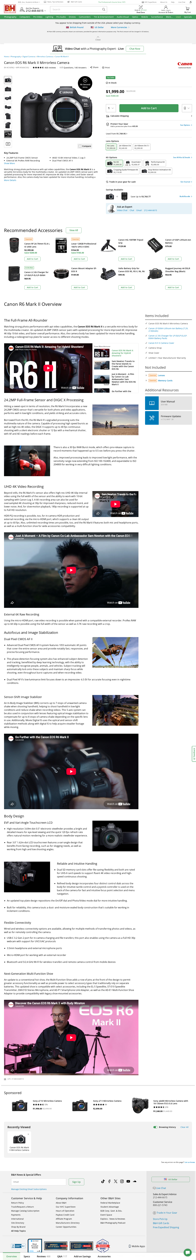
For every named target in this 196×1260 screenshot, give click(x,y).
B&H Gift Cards (161, 1223)
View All (73, 230)
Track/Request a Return (22, 1206)
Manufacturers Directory (67, 1222)
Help (172, 2)
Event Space (106, 1214)
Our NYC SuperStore (65, 1206)
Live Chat (181, 2)
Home (6, 56)
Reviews (43, 1256)
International (17, 1218)
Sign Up (76, 1181)
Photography (16, 56)
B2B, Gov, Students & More (28, 2)
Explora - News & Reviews (112, 1218)
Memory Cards (165, 380)
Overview (11, 1256)
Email (16, 1182)
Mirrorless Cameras (45, 56)
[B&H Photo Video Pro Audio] (11, 8)
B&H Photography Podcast (112, 1222)
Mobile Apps (138, 1246)
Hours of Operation (65, 1210)
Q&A (62, 1256)
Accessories (104, 1256)
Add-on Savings (82, 1256)
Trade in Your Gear (167, 1212)
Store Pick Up (160, 1219)
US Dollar (172, 1179)
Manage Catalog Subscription (25, 1210)
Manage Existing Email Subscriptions (29, 1189)
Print (107, 67)
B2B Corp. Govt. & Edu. (111, 1210)
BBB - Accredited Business (18, 1246)
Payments (16, 1214)
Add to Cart (149, 108)
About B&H (61, 1202)
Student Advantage (109, 1206)
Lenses (161, 375)
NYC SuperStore (150, 2)
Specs (27, 1256)
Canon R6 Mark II (61, 56)
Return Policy (17, 1202)
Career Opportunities (66, 1226)
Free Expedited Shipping (166, 1227)
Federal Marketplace (110, 1202)
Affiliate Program (64, 1218)
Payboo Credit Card (65, 1214)
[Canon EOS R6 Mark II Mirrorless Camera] (56, 112)
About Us (163, 2)
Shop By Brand (18, 1226)
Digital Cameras (29, 56)
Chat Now (134, 48)
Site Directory (17, 1222)
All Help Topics (18, 1230)
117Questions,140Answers (73, 67)
